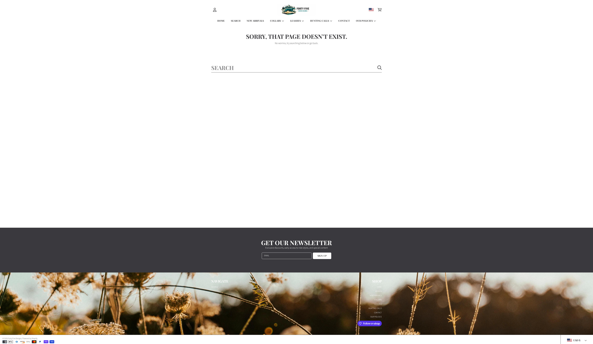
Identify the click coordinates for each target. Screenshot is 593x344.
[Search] (379, 67)
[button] (379, 9)
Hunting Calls (320, 20)
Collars (276, 20)
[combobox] (296, 67)
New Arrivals (376, 295)
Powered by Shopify (29, 338)
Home (379, 287)
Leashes (295, 20)
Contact (378, 312)
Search (214, 287)
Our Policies (364, 20)
